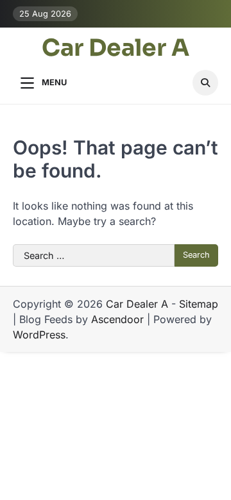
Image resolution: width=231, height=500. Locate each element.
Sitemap (198, 303)
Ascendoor (117, 319)
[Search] (205, 83)
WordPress (39, 334)
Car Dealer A (115, 48)
